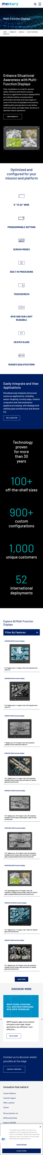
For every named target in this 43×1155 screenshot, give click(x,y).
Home (5, 32)
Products (13, 32)
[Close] (40, 1126)
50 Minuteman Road (10, 1118)
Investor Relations (9, 1093)
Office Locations (9, 1103)
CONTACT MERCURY (14, 1069)
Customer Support (9, 1098)
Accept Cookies (22, 1151)
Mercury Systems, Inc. (10, 1113)
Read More (13, 1036)
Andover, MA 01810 (9, 1123)
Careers (6, 1107)
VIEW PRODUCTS (12, 116)
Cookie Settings (21, 1144)
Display (21, 32)
